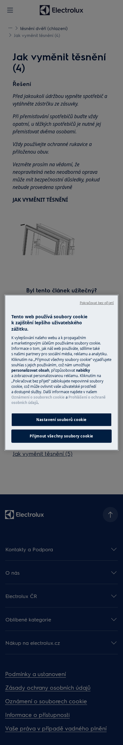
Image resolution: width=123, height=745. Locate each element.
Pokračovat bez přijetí (97, 302)
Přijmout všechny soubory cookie (61, 436)
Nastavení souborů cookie (61, 419)
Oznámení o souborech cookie (38, 397)
